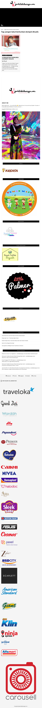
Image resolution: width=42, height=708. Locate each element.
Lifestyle (4, 55)
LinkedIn (28, 375)
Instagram (21, 375)
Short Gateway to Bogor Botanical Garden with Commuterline (14, 369)
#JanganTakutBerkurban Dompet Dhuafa (10, 58)
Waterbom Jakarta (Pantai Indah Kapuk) (10, 357)
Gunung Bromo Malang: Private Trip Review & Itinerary (12, 345)
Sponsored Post (9, 55)
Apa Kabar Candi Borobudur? (32, 353)
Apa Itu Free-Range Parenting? (8, 343)
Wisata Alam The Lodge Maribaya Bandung (10, 361)
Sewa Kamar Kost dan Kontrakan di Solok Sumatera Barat (13, 335)
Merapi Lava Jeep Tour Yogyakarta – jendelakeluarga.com (13, 353)
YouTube (34, 375)
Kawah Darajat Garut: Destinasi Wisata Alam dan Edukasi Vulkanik (15, 340)
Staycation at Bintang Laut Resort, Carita (10, 365)
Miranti (5, 61)
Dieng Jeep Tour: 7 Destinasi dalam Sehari (10, 338)
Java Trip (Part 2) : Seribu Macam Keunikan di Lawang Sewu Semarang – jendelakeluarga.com (20, 367)
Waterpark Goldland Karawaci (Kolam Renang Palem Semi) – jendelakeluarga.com (18, 356)
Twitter (15, 375)
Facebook (9, 375)
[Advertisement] (21, 15)
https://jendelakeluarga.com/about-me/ (10, 109)
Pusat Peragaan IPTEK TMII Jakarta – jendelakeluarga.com (13, 360)
